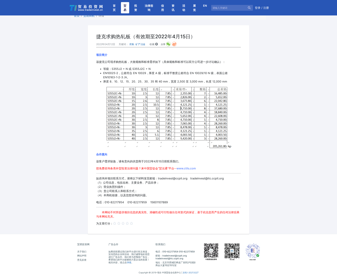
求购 (131, 44)
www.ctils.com (186, 168)
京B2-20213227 (191, 272)
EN (205, 5)
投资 (135, 8)
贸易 (125, 8)
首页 (115, 8)
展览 (194, 8)
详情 (129, 262)
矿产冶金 (140, 44)
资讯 (173, 8)
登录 (258, 7)
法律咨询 (149, 8)
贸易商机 (89, 15)
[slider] (123, 223)
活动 (183, 8)
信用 (162, 8)
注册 (266, 7)
